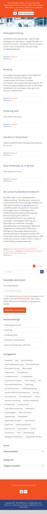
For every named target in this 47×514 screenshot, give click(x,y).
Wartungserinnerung (13, 33)
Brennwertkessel (32, 364)
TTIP (18, 433)
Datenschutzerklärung (24, 296)
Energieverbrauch (11, 376)
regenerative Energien (13, 421)
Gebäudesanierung (29, 388)
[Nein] (44, 9)
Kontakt (24, 505)
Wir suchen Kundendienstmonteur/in (21, 191)
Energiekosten (22, 372)
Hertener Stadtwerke (31, 401)
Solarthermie (32, 249)
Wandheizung (28, 433)
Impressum (7, 505)
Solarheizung (30, 421)
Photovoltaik (22, 417)
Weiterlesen (7, 59)
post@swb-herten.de (35, 505)
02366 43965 (23, 507)
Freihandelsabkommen (13, 384)
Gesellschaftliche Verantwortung (17, 392)
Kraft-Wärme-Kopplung (13, 409)
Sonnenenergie (8, 251)
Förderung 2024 (10, 111)
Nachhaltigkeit (10, 413)
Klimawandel (10, 405)
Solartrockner (23, 429)
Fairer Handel (30, 380)
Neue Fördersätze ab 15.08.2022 (18, 165)
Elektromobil (9, 372)
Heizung (36, 392)
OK (15, 13)
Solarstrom (9, 425)
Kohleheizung (23, 405)
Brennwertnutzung (12, 368)
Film (39, 380)
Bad (16, 360)
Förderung (24, 249)
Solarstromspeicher (23, 425)
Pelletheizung (10, 417)
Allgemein (14, 57)
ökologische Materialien (14, 437)
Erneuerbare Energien (13, 380)
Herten (37, 396)
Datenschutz (17, 505)
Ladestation (29, 409)
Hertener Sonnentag (12, 401)
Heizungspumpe (25, 396)
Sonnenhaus (9, 433)
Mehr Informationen (26, 13)
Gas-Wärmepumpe (12, 388)
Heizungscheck (10, 396)
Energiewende (15, 249)
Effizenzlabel (27, 368)
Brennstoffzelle (27, 360)
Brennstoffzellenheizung (14, 364)
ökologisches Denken (34, 437)
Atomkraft (8, 360)
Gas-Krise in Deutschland (15, 137)
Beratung (7, 69)
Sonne (33, 429)
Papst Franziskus (25, 413)
